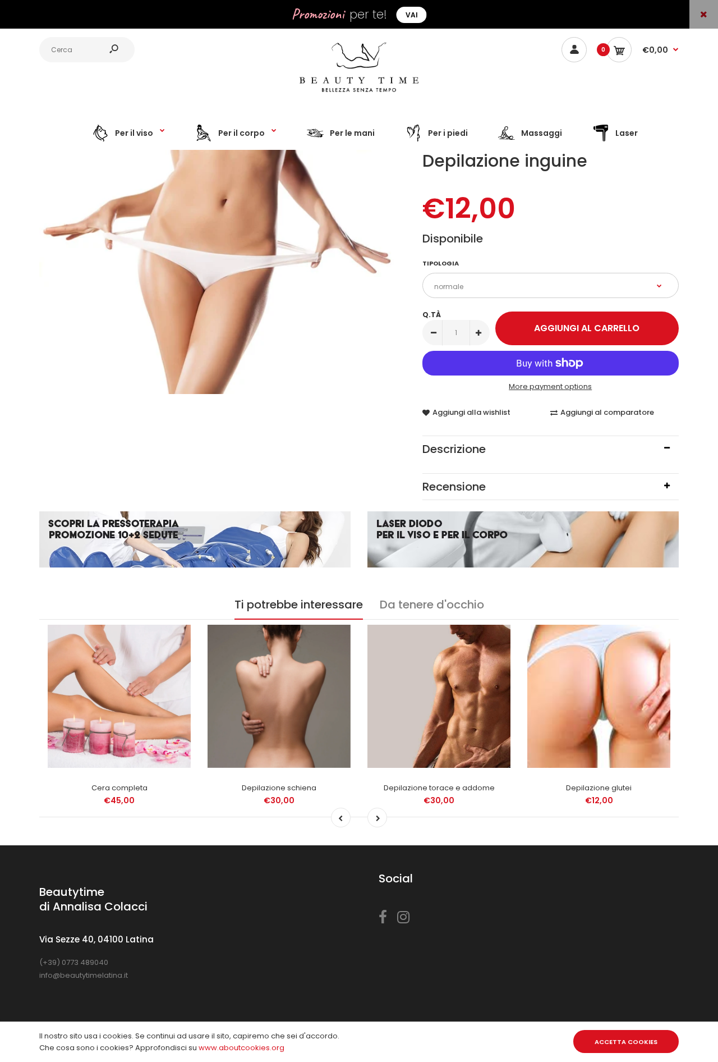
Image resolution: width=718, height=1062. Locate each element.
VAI (412, 15)
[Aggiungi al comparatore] (175, 663)
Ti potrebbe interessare (298, 604)
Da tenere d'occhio (432, 604)
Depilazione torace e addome (439, 787)
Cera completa (119, 787)
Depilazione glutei (599, 787)
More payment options (550, 386)
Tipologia (440, 263)
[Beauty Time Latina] (359, 95)
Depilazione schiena (279, 787)
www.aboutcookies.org (241, 1047)
